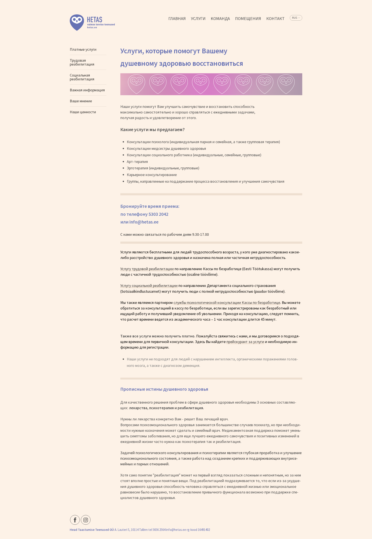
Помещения (248, 18)
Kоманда (220, 18)
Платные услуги (83, 49)
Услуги (198, 18)
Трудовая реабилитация (82, 62)
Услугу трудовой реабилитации (147, 268)
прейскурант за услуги (245, 341)
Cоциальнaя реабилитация (82, 77)
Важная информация (87, 89)
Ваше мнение (81, 100)
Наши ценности (83, 111)
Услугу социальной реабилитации (149, 285)
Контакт (275, 18)
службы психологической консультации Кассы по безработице (227, 302)
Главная (177, 18)
